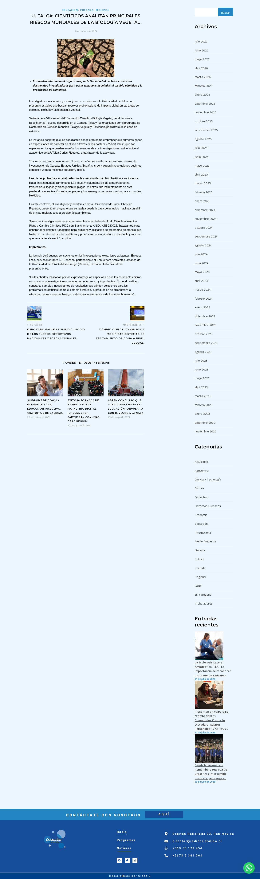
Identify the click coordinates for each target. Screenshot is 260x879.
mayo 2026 (202, 59)
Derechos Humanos (208, 506)
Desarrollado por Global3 (130, 875)
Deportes (201, 497)
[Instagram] (134, 860)
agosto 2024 (203, 245)
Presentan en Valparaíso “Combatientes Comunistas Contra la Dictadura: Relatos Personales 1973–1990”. (212, 720)
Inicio (122, 832)
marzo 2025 (203, 183)
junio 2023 (201, 369)
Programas (126, 840)
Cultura (199, 488)
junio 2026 (201, 50)
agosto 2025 (203, 139)
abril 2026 (201, 68)
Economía (201, 515)
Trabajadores (204, 603)
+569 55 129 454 (187, 848)
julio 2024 (201, 254)
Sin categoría (203, 594)
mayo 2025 (202, 165)
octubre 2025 (204, 121)
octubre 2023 (204, 334)
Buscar (225, 12)
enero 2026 (202, 94)
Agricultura (202, 470)
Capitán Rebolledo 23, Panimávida (203, 834)
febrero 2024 (203, 298)
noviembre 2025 (205, 112)
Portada (86, 10)
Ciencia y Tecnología (208, 479)
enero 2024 (202, 307)
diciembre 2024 (205, 210)
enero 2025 (202, 201)
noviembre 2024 (205, 219)
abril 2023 (201, 387)
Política (199, 559)
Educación (70, 10)
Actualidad (201, 462)
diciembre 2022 (205, 422)
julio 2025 (201, 148)
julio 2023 (201, 360)
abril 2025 (201, 174)
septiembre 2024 (206, 236)
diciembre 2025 (205, 103)
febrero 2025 (203, 192)
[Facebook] (119, 860)
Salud (198, 586)
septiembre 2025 (206, 130)
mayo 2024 (202, 272)
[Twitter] (127, 860)
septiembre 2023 (206, 343)
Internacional (203, 532)
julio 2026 (201, 41)
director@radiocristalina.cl (197, 841)
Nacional (200, 550)
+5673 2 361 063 (187, 855)
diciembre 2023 (205, 316)
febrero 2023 (203, 405)
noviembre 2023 (205, 325)
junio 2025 (201, 157)
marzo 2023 (203, 396)
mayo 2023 (202, 378)
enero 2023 (202, 413)
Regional (102, 10)
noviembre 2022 (205, 431)
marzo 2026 (203, 77)
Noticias (124, 848)
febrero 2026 (203, 86)
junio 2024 (201, 263)
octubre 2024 (204, 227)
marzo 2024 (203, 289)
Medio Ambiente (205, 541)
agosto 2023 (203, 352)
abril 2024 (201, 281)
